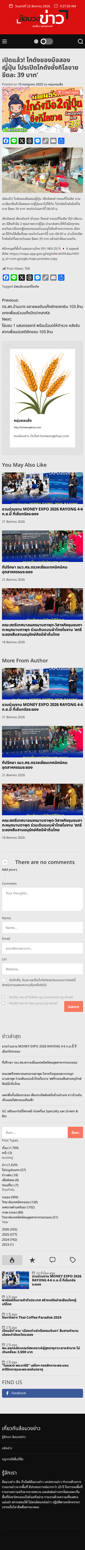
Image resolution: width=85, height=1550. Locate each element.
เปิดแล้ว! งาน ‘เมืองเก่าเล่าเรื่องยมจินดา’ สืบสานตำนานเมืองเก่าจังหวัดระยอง (40, 1332)
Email (6, 938)
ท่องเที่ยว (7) (10, 1184)
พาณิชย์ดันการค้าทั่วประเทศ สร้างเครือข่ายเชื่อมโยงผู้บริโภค (39, 1302)
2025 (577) (9, 1234)
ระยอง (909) (10, 1196)
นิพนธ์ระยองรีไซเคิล (26, 286)
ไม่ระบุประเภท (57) (14, 1169)
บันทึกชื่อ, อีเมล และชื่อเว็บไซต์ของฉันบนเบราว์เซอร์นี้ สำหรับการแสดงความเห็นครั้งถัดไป (39, 983)
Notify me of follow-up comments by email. (41, 997)
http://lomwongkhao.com (27, 427)
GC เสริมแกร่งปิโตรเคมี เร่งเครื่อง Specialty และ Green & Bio (40, 1113)
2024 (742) (9, 1239)
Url (4, 959)
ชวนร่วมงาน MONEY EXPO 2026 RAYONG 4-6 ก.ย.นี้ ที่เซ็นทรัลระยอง (42, 511)
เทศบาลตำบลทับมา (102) (18, 1207)
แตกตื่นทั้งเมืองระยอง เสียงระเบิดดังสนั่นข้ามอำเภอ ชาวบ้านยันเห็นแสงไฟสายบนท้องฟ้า (42, 1097)
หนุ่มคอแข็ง (55, 84)
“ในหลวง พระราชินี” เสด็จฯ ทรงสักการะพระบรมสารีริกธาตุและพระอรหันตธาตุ (35, 1367)
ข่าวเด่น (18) (10, 1174)
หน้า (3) (7, 1152)
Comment (9, 883)
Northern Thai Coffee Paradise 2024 (31, 1317)
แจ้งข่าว (7, 1448)
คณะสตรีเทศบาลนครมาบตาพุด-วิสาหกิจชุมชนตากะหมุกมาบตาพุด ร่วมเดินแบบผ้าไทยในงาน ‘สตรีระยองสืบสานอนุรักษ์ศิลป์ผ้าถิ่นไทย (42, 630)
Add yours (9, 869)
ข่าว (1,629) (9, 1164)
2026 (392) (9, 1229)
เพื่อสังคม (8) (10, 1179)
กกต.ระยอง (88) (12, 1212)
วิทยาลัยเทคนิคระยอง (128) (20, 1201)
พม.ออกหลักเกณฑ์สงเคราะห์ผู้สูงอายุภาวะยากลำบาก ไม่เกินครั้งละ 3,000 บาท (41, 1350)
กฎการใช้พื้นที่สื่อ (12, 1459)
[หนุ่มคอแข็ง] (42, 381)
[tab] (12, 1260)
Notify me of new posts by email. (33, 1003)
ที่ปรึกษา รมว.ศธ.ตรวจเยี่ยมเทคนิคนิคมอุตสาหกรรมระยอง (34, 569)
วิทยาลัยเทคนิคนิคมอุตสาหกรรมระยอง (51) (30, 1217)
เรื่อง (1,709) (10, 1147)
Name (6, 918)
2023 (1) (8, 1244)
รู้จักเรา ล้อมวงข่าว (14, 1437)
